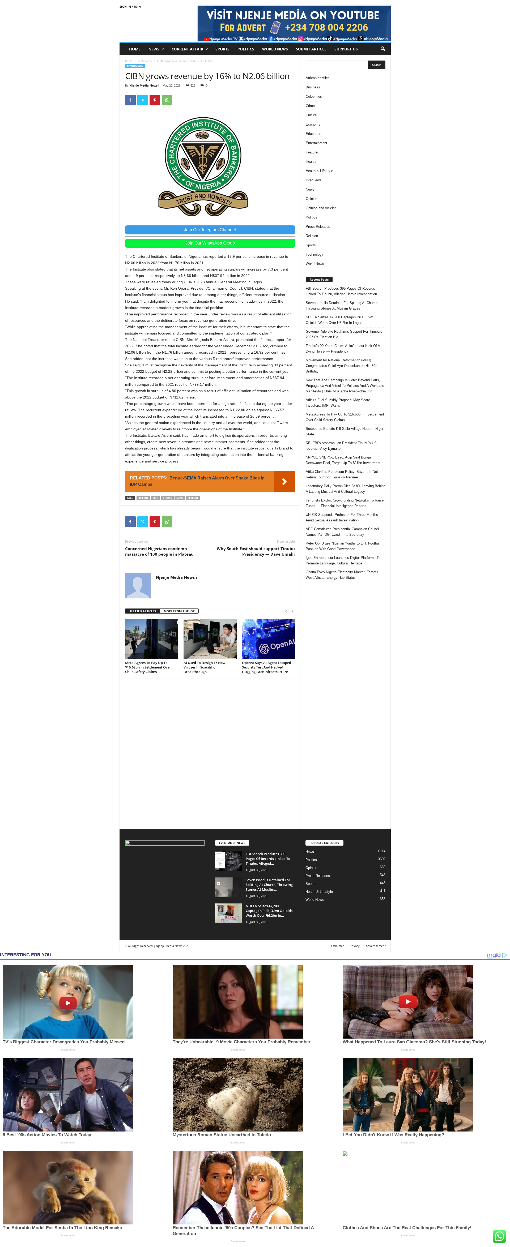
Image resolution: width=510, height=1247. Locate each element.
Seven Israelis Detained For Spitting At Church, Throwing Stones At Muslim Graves (342, 305)
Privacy (355, 946)
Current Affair (187, 49)
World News (275, 49)
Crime (310, 106)
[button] (383, 49)
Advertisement (376, 946)
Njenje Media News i (144, 85)
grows (167, 498)
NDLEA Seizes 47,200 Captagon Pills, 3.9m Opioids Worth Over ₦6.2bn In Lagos (339, 320)
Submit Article (311, 49)
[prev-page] (286, 611)
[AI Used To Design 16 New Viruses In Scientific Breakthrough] (210, 639)
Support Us (346, 49)
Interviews (313, 180)
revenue (193, 498)
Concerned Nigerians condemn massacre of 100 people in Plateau (159, 551)
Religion (312, 236)
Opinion (311, 199)
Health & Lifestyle (319, 171)
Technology (145, 61)
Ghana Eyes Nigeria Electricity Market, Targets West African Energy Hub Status (342, 575)
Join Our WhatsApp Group (210, 243)
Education (313, 134)
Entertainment (316, 143)
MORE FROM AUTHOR (179, 611)
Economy (313, 124)
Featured (312, 152)
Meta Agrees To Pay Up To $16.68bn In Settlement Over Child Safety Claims (148, 667)
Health (311, 162)
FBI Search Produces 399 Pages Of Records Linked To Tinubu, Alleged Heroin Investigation (341, 291)
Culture (311, 115)
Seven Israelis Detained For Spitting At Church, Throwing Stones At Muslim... (269, 884)
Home (135, 49)
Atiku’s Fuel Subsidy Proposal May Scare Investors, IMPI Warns (338, 403)
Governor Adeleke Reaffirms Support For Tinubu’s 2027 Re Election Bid (344, 334)
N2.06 (179, 498)
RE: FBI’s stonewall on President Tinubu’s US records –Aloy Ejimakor (341, 446)
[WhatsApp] (167, 100)
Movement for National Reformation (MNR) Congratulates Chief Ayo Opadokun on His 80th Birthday (342, 365)
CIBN (155, 498)
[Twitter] (142, 100)
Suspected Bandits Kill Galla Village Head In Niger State (344, 431)
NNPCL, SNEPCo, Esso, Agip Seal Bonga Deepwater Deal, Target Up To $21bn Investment (343, 460)
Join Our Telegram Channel (210, 230)
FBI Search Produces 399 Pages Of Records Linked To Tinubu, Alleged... (268, 858)
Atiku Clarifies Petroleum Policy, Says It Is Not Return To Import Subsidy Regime (342, 474)
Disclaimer (337, 946)
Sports (222, 49)
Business (313, 87)
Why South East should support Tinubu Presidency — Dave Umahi (256, 551)
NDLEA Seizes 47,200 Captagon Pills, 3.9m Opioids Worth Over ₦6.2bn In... (269, 910)
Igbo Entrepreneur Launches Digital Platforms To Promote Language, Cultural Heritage (343, 560)
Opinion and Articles (321, 208)
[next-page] (292, 611)
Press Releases (318, 227)
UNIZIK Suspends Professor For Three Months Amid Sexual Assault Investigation (342, 517)
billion (143, 498)
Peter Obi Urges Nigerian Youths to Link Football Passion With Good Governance (343, 546)
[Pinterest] (155, 100)
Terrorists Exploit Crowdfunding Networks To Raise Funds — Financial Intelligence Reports (345, 503)
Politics (245, 49)
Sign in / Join (130, 6)
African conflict (317, 78)
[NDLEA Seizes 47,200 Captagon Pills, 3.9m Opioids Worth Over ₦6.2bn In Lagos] (228, 913)
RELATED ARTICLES (142, 611)
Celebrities (314, 96)
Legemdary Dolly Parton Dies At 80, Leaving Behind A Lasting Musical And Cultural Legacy (345, 489)
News (153, 49)
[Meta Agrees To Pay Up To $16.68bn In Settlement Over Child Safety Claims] (151, 639)
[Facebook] (130, 100)
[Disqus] (210, 753)
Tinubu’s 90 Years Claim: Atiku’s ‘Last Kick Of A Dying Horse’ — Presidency (343, 348)
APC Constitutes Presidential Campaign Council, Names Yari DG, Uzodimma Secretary (343, 532)
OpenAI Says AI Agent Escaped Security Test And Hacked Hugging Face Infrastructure (266, 667)
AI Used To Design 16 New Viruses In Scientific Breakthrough (205, 667)
